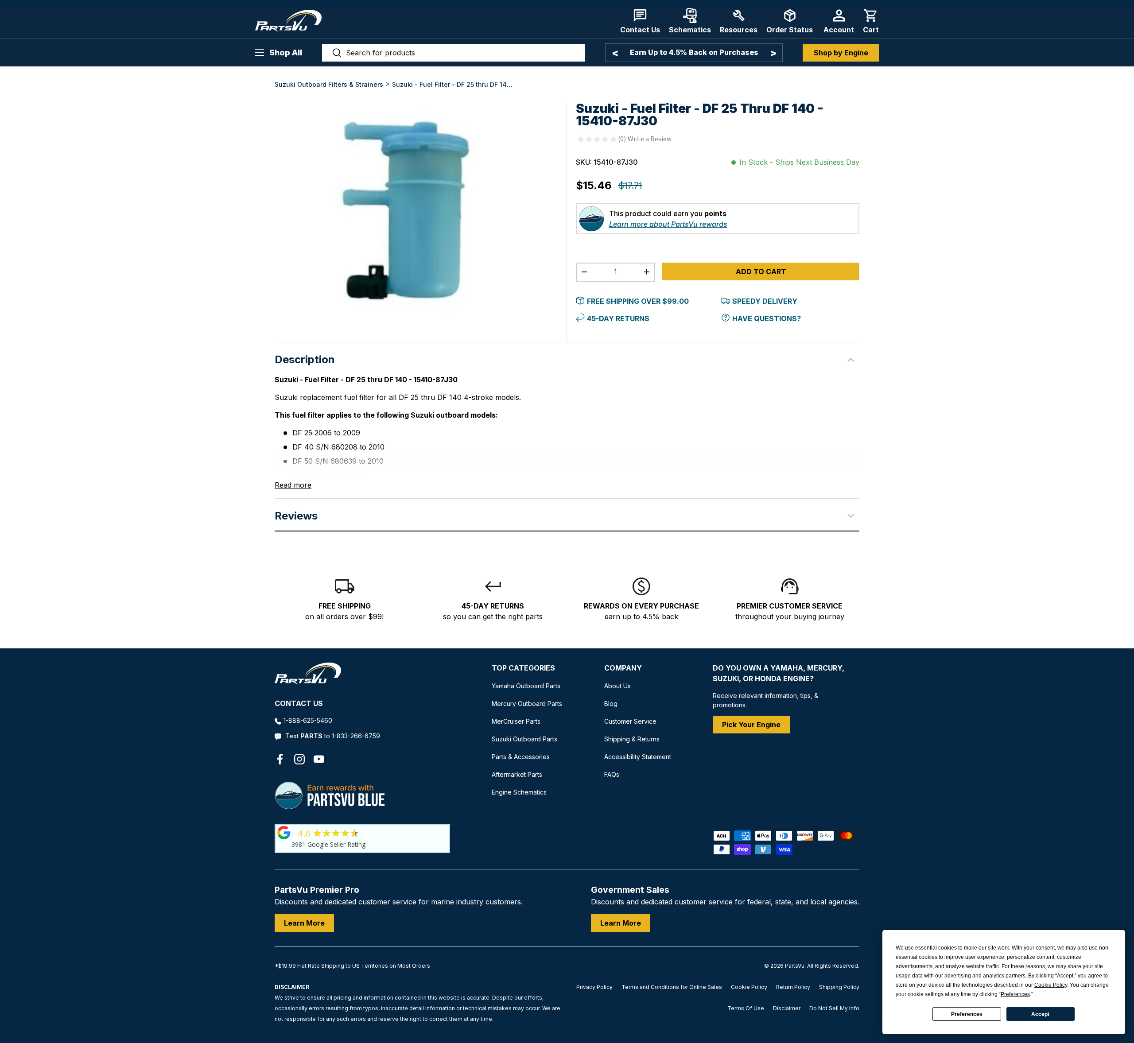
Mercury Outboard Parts (527, 703)
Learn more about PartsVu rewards (668, 224)
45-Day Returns (618, 318)
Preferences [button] (1015, 994)
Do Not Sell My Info (834, 1008)
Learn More (304, 923)
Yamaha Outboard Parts (526, 686)
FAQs (611, 774)
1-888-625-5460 (308, 720)
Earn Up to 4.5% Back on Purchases (694, 52)
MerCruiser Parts (516, 721)
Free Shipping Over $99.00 (638, 301)
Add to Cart (761, 271)
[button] (871, 21)
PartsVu (794, 965)
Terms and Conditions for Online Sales (671, 987)
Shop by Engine (841, 52)
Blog (610, 703)
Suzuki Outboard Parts (524, 739)
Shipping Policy (839, 987)
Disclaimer (786, 1008)
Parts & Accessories (521, 756)
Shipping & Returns (632, 739)
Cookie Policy (749, 987)
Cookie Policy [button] (1050, 985)
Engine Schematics (519, 792)
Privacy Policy (594, 987)
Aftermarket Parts (517, 774)
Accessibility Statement (637, 756)
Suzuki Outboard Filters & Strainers (329, 84)
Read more (293, 485)
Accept (1040, 1014)
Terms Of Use (745, 1008)
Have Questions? (766, 318)
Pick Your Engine (751, 724)
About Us (617, 686)
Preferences (967, 1014)
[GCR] (284, 833)
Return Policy (793, 987)
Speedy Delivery (764, 301)
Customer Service (630, 721)
